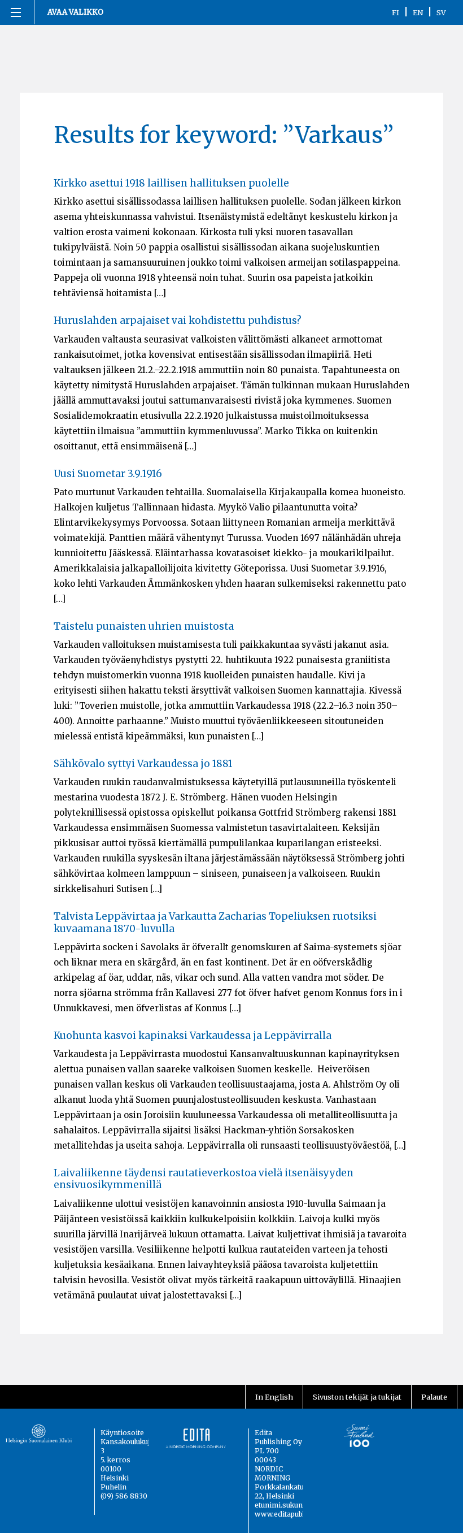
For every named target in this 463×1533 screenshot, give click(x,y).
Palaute (434, 1396)
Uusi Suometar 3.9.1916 (108, 473)
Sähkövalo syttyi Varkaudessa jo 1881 (143, 763)
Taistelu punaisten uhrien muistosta (144, 626)
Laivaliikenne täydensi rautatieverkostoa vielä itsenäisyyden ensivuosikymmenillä (203, 1179)
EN (418, 12)
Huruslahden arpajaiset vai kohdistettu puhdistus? (178, 320)
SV (441, 12)
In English (274, 1396)
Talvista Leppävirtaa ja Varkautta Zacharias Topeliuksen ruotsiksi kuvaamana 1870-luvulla (215, 922)
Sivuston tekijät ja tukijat (357, 1396)
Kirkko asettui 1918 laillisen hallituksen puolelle (171, 183)
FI (395, 12)
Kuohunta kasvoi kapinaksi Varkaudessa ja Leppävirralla (192, 1035)
